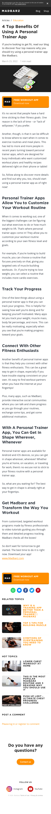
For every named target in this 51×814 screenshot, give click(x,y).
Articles (6, 20)
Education (18, 20)
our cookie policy (20, 4)
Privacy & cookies (37, 795)
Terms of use (24, 795)
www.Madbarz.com (13, 558)
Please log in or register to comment (20, 723)
